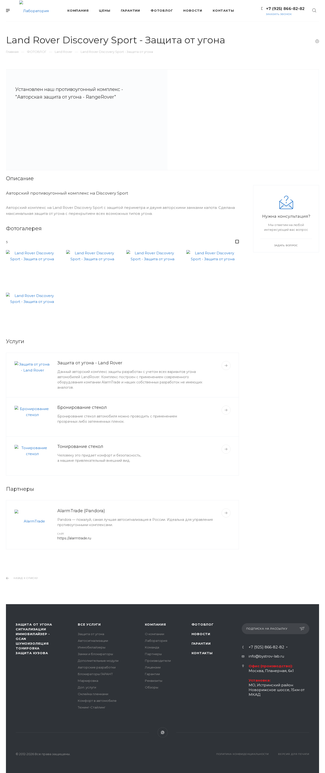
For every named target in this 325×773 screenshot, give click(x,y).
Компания (155, 624)
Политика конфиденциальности (242, 754)
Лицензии (153, 667)
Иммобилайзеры (91, 647)
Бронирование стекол (82, 407)
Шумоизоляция (32, 643)
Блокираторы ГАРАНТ (95, 674)
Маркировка (88, 681)
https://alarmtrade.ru (74, 538)
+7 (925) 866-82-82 (285, 8)
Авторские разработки (97, 667)
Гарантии (152, 674)
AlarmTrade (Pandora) (81, 510)
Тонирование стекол (80, 446)
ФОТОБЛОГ (203, 624)
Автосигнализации (93, 640)
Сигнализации (31, 629)
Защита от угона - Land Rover (89, 363)
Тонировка (27, 648)
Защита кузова (32, 653)
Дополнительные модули (98, 661)
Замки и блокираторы (95, 654)
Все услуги (89, 624)
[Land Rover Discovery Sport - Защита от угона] (242, 120)
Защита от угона (91, 634)
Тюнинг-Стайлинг (91, 707)
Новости (201, 634)
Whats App (163, 732)
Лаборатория (156, 640)
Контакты (202, 653)
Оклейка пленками (93, 694)
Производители (158, 661)
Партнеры (153, 654)
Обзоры (151, 687)
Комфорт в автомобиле (97, 701)
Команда (152, 647)
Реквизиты (153, 681)
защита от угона (34, 624)
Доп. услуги (87, 687)
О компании (154, 634)
